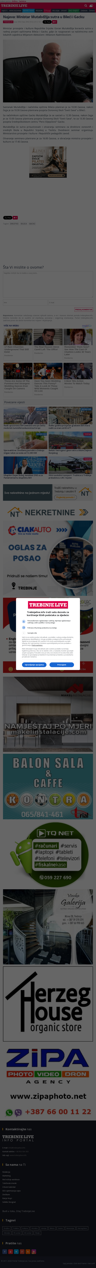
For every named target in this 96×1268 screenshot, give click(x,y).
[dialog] (48, 634)
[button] (48, 633)
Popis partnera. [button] (37, 645)
